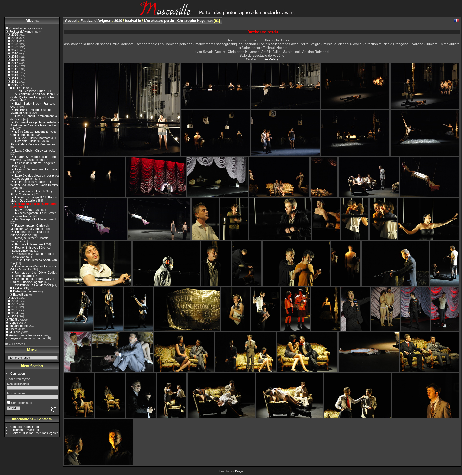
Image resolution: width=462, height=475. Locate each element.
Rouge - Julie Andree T (30, 244)
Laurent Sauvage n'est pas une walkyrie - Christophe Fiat (33, 158)
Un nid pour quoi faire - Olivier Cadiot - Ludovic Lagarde (32, 280)
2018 (14, 59)
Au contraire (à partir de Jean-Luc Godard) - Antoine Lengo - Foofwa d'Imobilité (34, 97)
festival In (19, 87)
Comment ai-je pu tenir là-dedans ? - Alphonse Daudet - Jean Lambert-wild (34, 125)
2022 (14, 47)
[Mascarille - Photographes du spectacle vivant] (231, 13)
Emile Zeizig (268, 59)
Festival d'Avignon (21, 31)
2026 (14, 34)
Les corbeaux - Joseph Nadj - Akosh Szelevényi (32, 193)
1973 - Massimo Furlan (30, 90)
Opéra (13, 328)
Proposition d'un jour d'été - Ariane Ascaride (30, 233)
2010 (14, 84)
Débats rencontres (25, 291)
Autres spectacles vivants (25, 335)
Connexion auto (21, 402)
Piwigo (239, 471)
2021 (14, 50)
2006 (14, 307)
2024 (14, 40)
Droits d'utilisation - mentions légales (34, 433)
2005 (14, 310)
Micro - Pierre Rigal (27, 209)
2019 (14, 56)
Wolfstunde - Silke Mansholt (33, 285)
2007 (14, 303)
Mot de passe (16, 393)
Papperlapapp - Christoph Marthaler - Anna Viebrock (29, 227)
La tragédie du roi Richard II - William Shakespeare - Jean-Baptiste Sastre (34, 185)
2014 (14, 72)
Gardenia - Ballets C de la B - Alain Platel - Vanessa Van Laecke (32, 142)
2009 (14, 297)
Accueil (71, 21)
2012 (14, 78)
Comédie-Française (22, 28)
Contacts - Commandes (25, 426)
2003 (14, 316)
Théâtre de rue (19, 325)
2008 (14, 300)
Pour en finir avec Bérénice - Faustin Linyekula (31, 249)
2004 (14, 313)
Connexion (17, 373)
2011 (14, 81)
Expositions (20, 294)
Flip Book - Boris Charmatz (32, 137)
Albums (32, 21)
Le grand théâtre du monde (27, 338)
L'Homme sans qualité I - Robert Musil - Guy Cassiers (33, 199)
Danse (13, 322)
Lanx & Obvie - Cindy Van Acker (36, 150)
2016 (14, 65)
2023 (14, 44)
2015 (14, 69)
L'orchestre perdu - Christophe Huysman (178, 21)
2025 (14, 37)
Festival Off (20, 288)
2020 (14, 53)
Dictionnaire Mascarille (25, 429)
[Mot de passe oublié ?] (53, 409)
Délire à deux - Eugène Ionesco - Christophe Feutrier (34, 133)
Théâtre (14, 319)
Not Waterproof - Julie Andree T (35, 219)
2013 (14, 75)
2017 (14, 62)
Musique (15, 332)
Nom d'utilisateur (18, 384)
